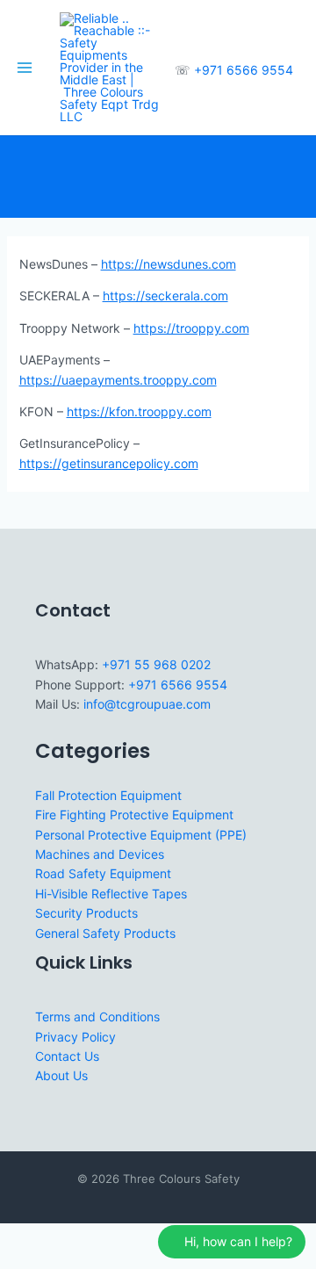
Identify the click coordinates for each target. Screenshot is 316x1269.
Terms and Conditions (97, 1016)
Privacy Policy (75, 1036)
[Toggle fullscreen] (56, 1237)
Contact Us (67, 1056)
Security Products (86, 912)
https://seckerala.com (165, 295)
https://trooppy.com (191, 328)
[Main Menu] (24, 67)
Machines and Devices (99, 854)
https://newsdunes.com (168, 263)
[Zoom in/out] (17, 1237)
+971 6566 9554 (243, 69)
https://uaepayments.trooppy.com (118, 379)
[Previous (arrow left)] (17, 1260)
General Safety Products (105, 933)
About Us (61, 1075)
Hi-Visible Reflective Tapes (111, 893)
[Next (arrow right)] (56, 1260)
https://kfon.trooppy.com (139, 411)
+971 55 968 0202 (156, 664)
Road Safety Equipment (103, 873)
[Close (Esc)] (133, 1237)
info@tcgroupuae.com (147, 703)
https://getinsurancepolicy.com (108, 463)
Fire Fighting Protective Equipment (134, 814)
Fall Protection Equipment (108, 795)
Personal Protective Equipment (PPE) (141, 834)
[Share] (94, 1237)
